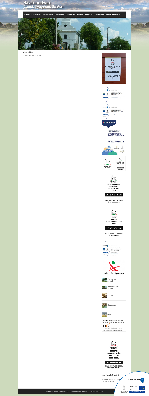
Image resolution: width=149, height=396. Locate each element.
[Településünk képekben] (104, 307)
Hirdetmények (99, 14)
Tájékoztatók (70, 14)
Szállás (110, 296)
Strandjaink (88, 14)
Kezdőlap (27, 14)
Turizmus (79, 14)
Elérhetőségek (59, 14)
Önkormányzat (47, 14)
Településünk (36, 14)
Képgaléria (111, 305)
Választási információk (112, 14)
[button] (21, 34)
